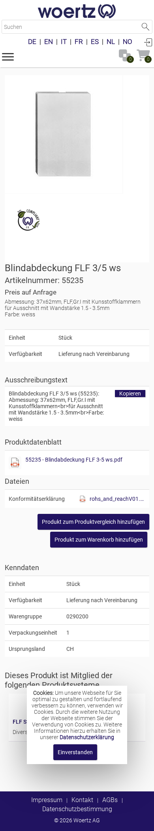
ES (95, 42)
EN (48, 42)
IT (64, 42)
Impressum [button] (46, 800)
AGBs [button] (110, 800)
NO (127, 42)
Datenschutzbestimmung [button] (77, 809)
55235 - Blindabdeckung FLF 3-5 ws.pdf (73, 459)
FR (79, 42)
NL (111, 42)
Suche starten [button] (145, 27)
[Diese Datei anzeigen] (15, 462)
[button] (8, 56)
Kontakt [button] (82, 800)
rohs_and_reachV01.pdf (117, 499)
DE (32, 42)
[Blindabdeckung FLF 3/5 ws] (64, 134)
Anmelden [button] (148, 42)
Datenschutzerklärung (87, 737)
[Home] (77, 12)
